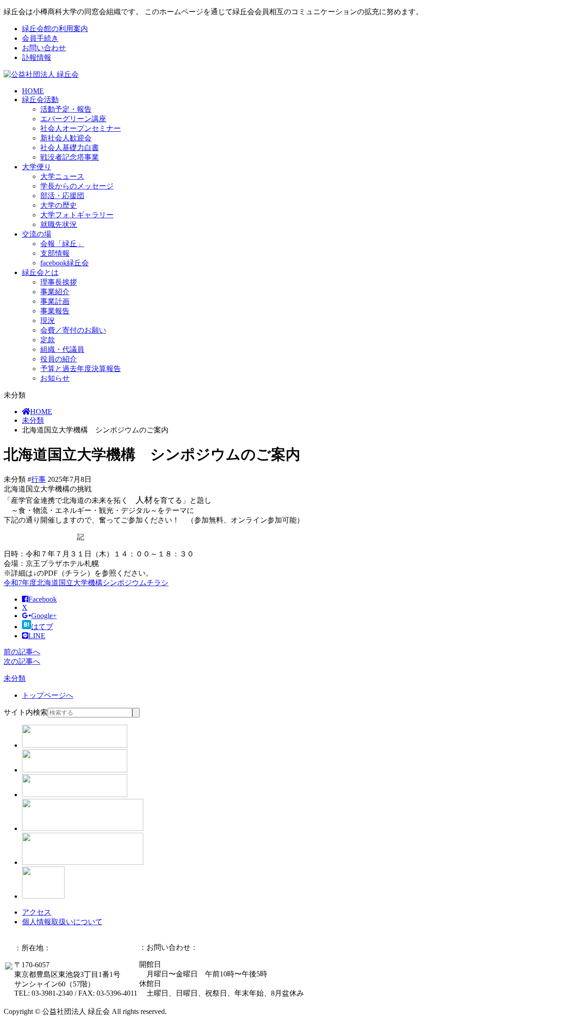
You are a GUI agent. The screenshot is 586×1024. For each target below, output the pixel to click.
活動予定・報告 (66, 109)
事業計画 (55, 301)
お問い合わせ (44, 48)
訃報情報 (36, 57)
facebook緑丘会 (64, 263)
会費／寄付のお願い (73, 330)
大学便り (36, 167)
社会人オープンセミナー (80, 128)
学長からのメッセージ (77, 186)
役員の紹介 (58, 359)
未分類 (33, 420)
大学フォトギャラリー (77, 215)
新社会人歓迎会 (66, 138)
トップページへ (47, 695)
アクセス (36, 912)
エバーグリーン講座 (73, 119)
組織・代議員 (62, 349)
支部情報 (55, 253)
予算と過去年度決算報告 (80, 368)
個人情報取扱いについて (62, 922)
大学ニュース (62, 176)
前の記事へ (22, 652)
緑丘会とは (40, 272)
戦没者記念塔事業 (69, 157)
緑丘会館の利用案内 (55, 28)
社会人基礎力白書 (69, 147)
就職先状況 (58, 224)
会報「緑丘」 (62, 244)
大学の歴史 (58, 205)
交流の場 (36, 234)
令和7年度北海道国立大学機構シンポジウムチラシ (86, 583)
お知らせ (55, 378)
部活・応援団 (62, 195)
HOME (33, 91)
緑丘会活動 (40, 99)
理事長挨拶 (58, 282)
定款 (47, 340)
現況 (47, 320)
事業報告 (55, 311)
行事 (38, 479)
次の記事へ (22, 661)
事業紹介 (55, 292)
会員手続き (40, 38)
